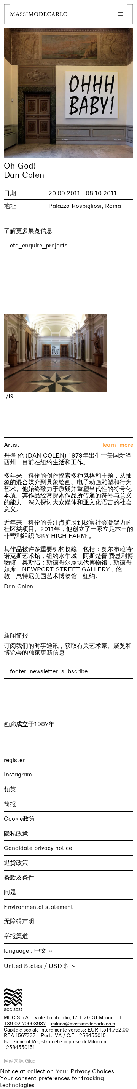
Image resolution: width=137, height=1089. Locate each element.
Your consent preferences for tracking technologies (52, 1081)
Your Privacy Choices (85, 1071)
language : (19, 951)
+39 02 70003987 (25, 1023)
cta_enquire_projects (39, 245)
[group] (68, 353)
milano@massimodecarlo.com (83, 1023)
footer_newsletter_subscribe (49, 671)
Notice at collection (27, 1071)
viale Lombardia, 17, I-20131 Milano (74, 1017)
